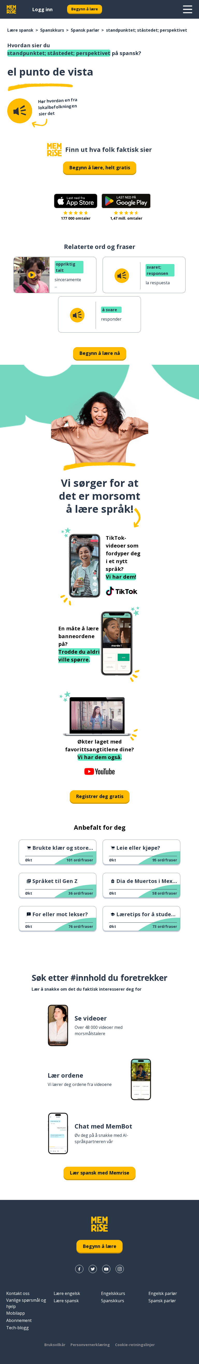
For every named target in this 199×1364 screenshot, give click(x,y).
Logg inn (42, 9)
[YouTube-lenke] (106, 1269)
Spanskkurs (52, 30)
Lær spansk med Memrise (99, 1173)
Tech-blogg (17, 1328)
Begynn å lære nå (99, 353)
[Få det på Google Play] (126, 201)
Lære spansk (20, 30)
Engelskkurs (113, 1293)
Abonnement (19, 1320)
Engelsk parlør (162, 1293)
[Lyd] (19, 110)
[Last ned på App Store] (75, 201)
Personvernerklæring (90, 1344)
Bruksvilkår (54, 1344)
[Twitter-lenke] (93, 1269)
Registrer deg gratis (99, 796)
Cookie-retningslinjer (135, 1344)
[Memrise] (11, 9)
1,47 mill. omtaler (126, 218)
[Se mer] (187, 9)
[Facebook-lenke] (79, 1269)
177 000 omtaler (75, 218)
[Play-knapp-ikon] (31, 275)
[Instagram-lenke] (120, 1269)
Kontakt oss (18, 1293)
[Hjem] (54, 149)
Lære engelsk (67, 1293)
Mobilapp (15, 1313)
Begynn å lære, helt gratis (99, 167)
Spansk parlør (85, 30)
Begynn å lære (84, 8)
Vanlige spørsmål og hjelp (26, 1303)
